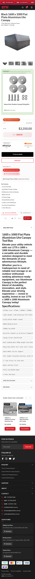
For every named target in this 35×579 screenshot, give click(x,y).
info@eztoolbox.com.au (11, 507)
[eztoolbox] (10, 7)
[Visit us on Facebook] (2, 459)
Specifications (9, 380)
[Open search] (22, 7)
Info (7, 147)
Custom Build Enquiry (7, 478)
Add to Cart (10, 428)
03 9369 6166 (11, 497)
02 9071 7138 (12, 504)
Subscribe (28, 447)
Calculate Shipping (10, 212)
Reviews (6, 387)
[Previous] (26, 398)
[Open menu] (32, 7)
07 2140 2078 (12, 500)
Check (29, 218)
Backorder (18, 154)
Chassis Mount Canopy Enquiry (10, 471)
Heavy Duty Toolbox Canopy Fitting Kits (16, 104)
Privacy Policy (5, 571)
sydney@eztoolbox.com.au (11, 514)
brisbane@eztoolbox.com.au (12, 510)
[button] (17, 160)
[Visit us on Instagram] (6, 459)
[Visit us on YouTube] (10, 459)
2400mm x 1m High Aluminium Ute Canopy (24, 419)
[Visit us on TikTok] (14, 459)
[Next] (30, 398)
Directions (8, 531)
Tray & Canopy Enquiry (8, 468)
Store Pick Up (27, 212)
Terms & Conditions (16, 571)
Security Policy (27, 571)
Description (8, 228)
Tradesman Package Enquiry (9, 474)
